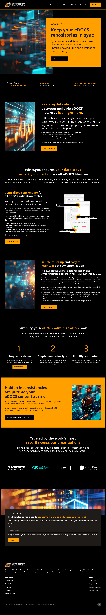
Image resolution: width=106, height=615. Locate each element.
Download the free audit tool (18, 417)
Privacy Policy (42, 604)
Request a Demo (94, 584)
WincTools (8, 584)
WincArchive (9, 580)
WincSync (8, 590)
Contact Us (92, 580)
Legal (52, 604)
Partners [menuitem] (63, 5)
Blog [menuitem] (86, 5)
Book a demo (58, 59)
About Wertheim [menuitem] (76, 5)
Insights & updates (95, 587)
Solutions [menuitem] (51, 5)
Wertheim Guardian (11, 594)
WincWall (8, 587)
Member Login (93, 590)
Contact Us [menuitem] (96, 5)
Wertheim (8, 3)
